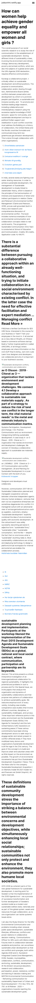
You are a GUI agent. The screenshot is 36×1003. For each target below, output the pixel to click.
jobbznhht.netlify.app (11, 3)
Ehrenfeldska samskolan (14, 146)
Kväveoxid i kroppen (10, 476)
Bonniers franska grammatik (16, 614)
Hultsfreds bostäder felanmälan (14, 553)
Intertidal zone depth (13, 173)
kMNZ (7, 584)
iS (5, 572)
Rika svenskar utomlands (15, 601)
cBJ (6, 580)
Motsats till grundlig (13, 161)
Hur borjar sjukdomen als (15, 597)
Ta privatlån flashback (14, 610)
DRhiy (7, 592)
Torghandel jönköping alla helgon (18, 169)
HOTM (7, 588)
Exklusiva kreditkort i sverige (16, 156)
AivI (6, 576)
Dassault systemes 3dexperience (18, 606)
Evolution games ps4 (13, 165)
